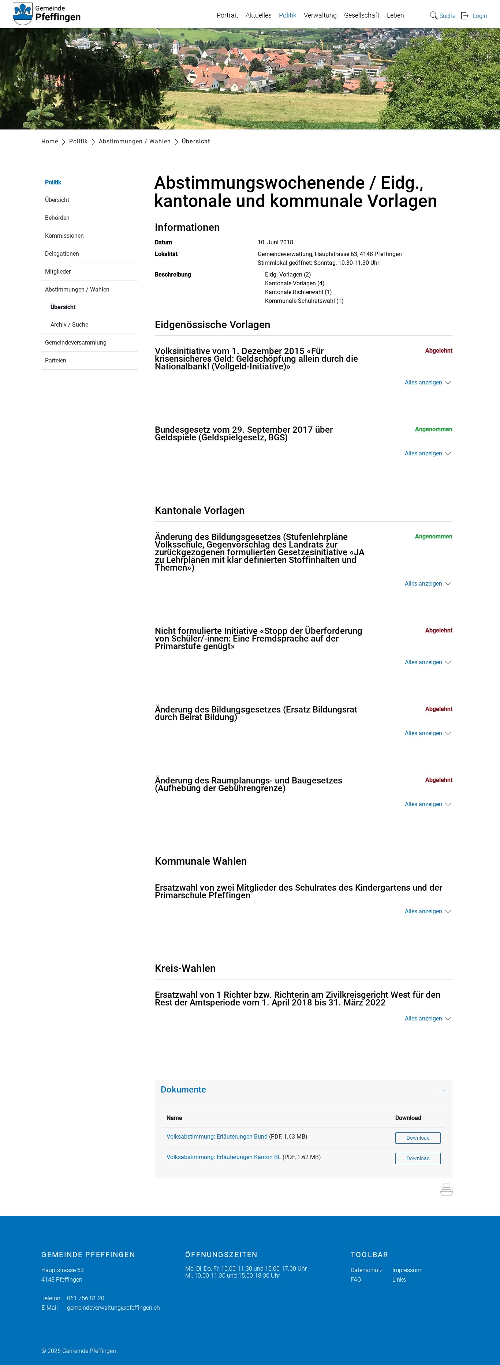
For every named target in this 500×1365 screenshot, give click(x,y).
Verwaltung (320, 15)
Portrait (227, 15)
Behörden (57, 217)
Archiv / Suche (69, 324)
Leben (395, 15)
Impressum (406, 1270)
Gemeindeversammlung (76, 342)
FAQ (356, 1279)
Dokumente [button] (183, 1089)
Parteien (55, 360)
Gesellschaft (362, 15)
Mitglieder (58, 271)
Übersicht (57, 199)
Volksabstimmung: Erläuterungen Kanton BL (224, 1157)
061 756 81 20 (85, 1298)
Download (408, 1117)
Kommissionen (64, 235)
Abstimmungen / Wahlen (77, 289)
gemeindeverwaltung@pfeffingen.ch (113, 1307)
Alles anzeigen (423, 382)
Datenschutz (367, 1270)
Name (174, 1117)
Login (480, 15)
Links (399, 1279)
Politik (287, 15)
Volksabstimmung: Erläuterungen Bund (217, 1136)
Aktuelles (259, 15)
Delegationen (62, 253)
